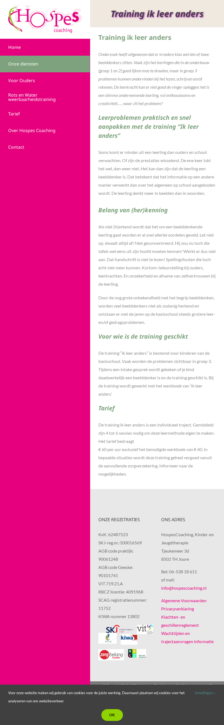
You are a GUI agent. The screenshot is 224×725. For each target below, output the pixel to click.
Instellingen (204, 693)
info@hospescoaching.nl (184, 587)
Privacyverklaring (177, 608)
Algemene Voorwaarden (184, 600)
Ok (112, 715)
